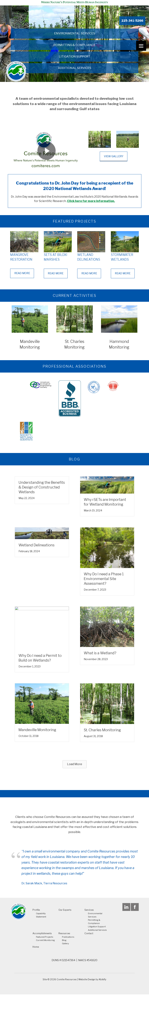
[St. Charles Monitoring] (107, 703)
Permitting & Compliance (74, 45)
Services (89, 910)
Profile (36, 910)
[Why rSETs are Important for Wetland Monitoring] (107, 484)
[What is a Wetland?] (107, 626)
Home (36, 946)
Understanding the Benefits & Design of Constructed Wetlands (42, 487)
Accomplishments (42, 933)
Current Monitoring (45, 940)
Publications (68, 937)
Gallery (65, 943)
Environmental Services (74, 33)
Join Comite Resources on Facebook (135, 907)
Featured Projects (44, 937)
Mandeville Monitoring (37, 730)
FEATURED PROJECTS (74, 221)
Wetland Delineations (37, 545)
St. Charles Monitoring (102, 730)
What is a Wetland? (100, 653)
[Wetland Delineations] (42, 533)
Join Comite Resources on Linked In (126, 907)
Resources (64, 933)
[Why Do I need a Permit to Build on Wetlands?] (42, 628)
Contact (88, 933)
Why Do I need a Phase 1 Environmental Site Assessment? (104, 579)
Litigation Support (74, 56)
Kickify (102, 979)
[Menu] (141, 46)
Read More (22, 273)
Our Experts (65, 910)
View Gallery (113, 156)
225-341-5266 (132, 20)
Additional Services (74, 68)
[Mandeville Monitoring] (42, 703)
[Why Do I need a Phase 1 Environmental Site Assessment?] (107, 547)
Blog (64, 940)
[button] (75, 764)
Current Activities (74, 295)
